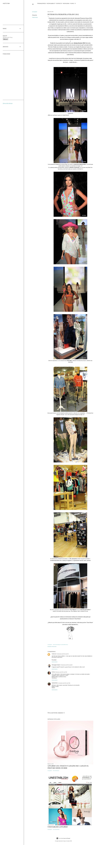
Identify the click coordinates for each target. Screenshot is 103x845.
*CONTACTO (59, 3)
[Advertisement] (8, 76)
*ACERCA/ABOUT (51, 3)
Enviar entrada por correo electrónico (60, 644)
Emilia (53, 672)
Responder (54, 661)
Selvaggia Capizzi (56, 664)
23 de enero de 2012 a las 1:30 (63, 653)
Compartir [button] (34, 11)
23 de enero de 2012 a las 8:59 (66, 664)
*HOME (72, 3)
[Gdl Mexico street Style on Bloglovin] (70, 639)
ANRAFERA (55, 683)
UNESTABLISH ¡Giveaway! (58, 827)
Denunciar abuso (7, 103)
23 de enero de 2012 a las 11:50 (61, 672)
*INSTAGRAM (66, 3)
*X (75, 3)
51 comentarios (56, 770)
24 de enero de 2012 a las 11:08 (64, 683)
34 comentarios (56, 829)
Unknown (54, 654)
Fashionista (35, 17)
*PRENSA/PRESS (41, 3)
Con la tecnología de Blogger (64, 838)
